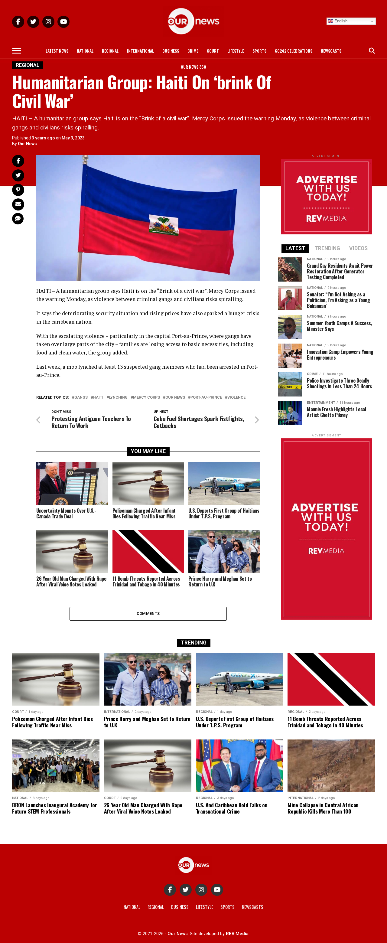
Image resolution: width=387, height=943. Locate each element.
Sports (259, 50)
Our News (27, 143)
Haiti (98, 398)
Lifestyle (235, 50)
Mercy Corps (146, 398)
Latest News (57, 50)
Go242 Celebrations (293, 50)
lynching (118, 398)
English (340, 21)
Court (213, 50)
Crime (192, 50)
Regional (110, 50)
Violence (236, 398)
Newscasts (331, 50)
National (85, 50)
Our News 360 (193, 67)
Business (170, 50)
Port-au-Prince (206, 398)
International (140, 50)
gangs (81, 398)
